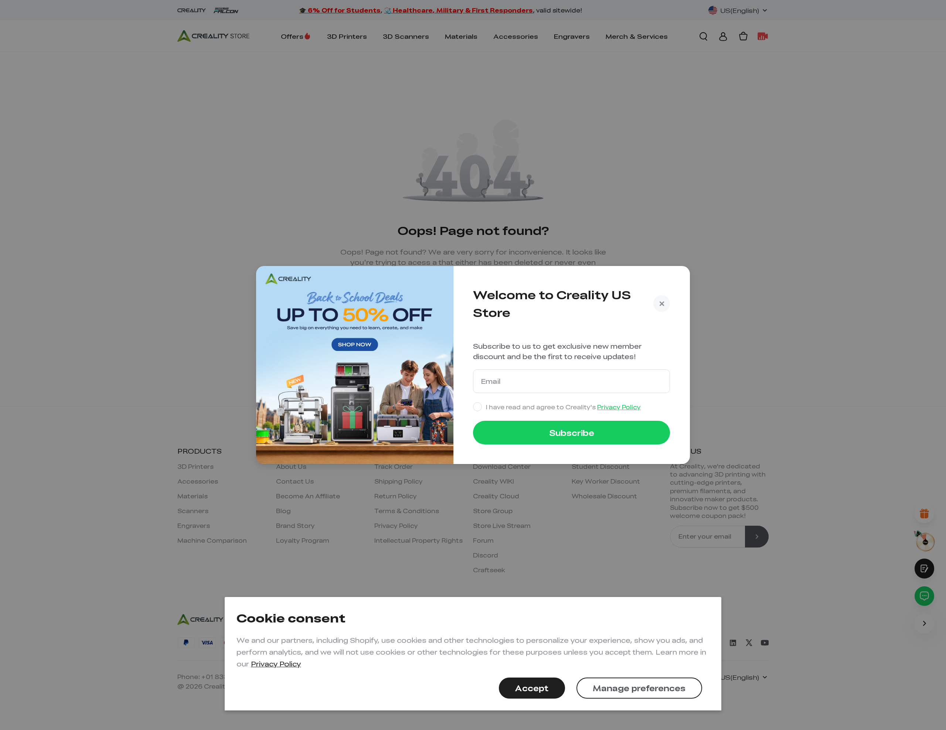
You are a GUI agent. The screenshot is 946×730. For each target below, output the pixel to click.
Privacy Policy (276, 664)
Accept (531, 687)
